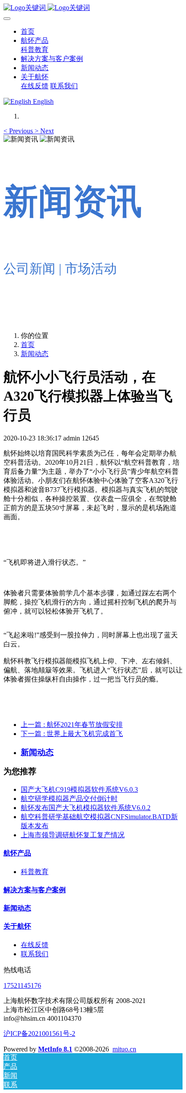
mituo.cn (124, 1049)
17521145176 (22, 985)
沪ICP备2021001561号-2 (39, 1033)
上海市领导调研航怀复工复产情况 (73, 835)
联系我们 (34, 954)
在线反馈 (34, 944)
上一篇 (72, 724)
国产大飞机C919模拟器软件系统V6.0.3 (79, 789)
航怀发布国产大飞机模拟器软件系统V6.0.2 (86, 807)
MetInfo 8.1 (55, 1049)
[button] (19, 131)
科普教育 (34, 871)
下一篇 (72, 733)
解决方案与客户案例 (34, 890)
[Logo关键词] (93, 8)
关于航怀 (17, 926)
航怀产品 (17, 853)
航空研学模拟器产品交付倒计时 (69, 798)
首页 (28, 31)
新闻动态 (34, 353)
